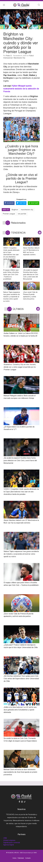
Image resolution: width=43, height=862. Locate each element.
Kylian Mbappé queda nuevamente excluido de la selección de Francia (21, 89)
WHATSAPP (34, 203)
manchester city (27, 210)
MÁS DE (6, 210)
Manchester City (19, 58)
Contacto (28, 858)
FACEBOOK (10, 203)
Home (14, 858)
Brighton (15, 210)
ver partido (22, 214)
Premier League (9, 214)
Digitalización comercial (11, 842)
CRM (5, 838)
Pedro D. (9, 56)
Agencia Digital (8, 845)
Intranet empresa (9, 840)
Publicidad (21, 858)
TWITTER (22, 203)
